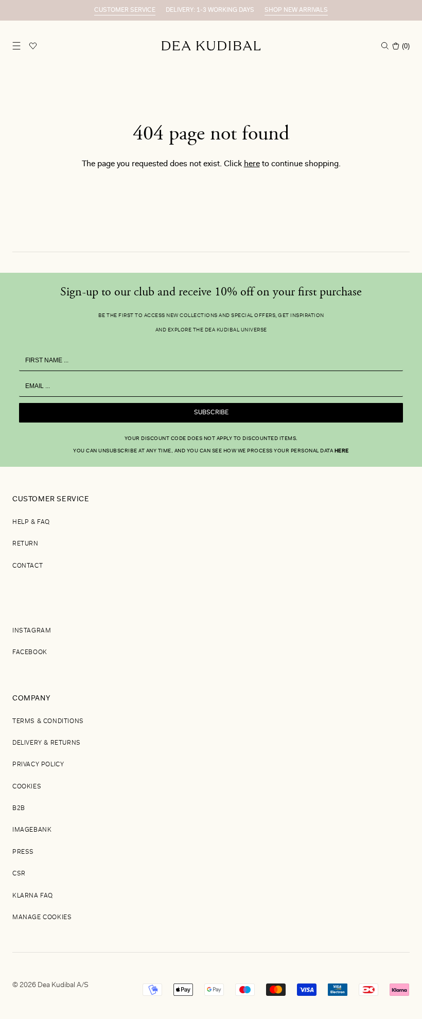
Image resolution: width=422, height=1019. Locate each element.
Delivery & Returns (46, 743)
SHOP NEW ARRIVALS (296, 10)
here (252, 164)
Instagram (31, 631)
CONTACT (27, 566)
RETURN (25, 544)
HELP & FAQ (31, 522)
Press (23, 852)
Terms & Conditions (48, 721)
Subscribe (211, 413)
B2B (18, 808)
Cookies (26, 787)
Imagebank (31, 830)
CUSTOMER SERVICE (124, 10)
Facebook (29, 652)
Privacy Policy (38, 765)
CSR (19, 874)
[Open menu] (16, 46)
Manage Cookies (42, 918)
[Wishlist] (33, 46)
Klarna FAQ (32, 896)
